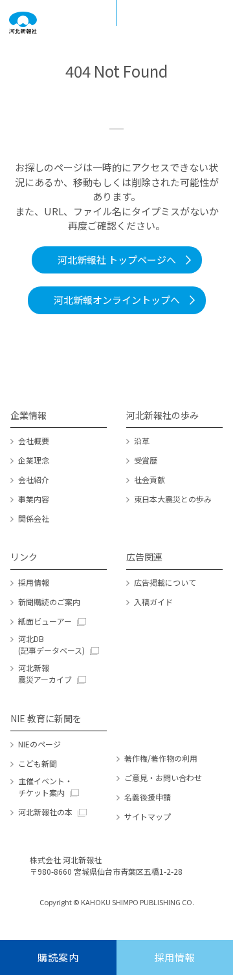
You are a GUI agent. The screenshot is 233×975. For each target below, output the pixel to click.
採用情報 (33, 582)
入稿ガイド (153, 601)
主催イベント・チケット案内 (45, 786)
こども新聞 (37, 763)
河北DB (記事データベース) (51, 644)
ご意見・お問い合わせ (163, 777)
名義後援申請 (147, 796)
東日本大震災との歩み (173, 498)
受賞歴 (145, 460)
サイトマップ (147, 816)
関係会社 (33, 518)
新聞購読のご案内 (49, 601)
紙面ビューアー (45, 621)
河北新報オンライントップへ (117, 299)
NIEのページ (39, 743)
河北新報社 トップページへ (117, 259)
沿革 (142, 440)
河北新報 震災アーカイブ (45, 673)
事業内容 (33, 498)
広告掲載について (165, 582)
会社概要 (33, 440)
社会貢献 (149, 479)
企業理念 (33, 460)
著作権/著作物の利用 (160, 758)
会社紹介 (33, 479)
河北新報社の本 (45, 811)
